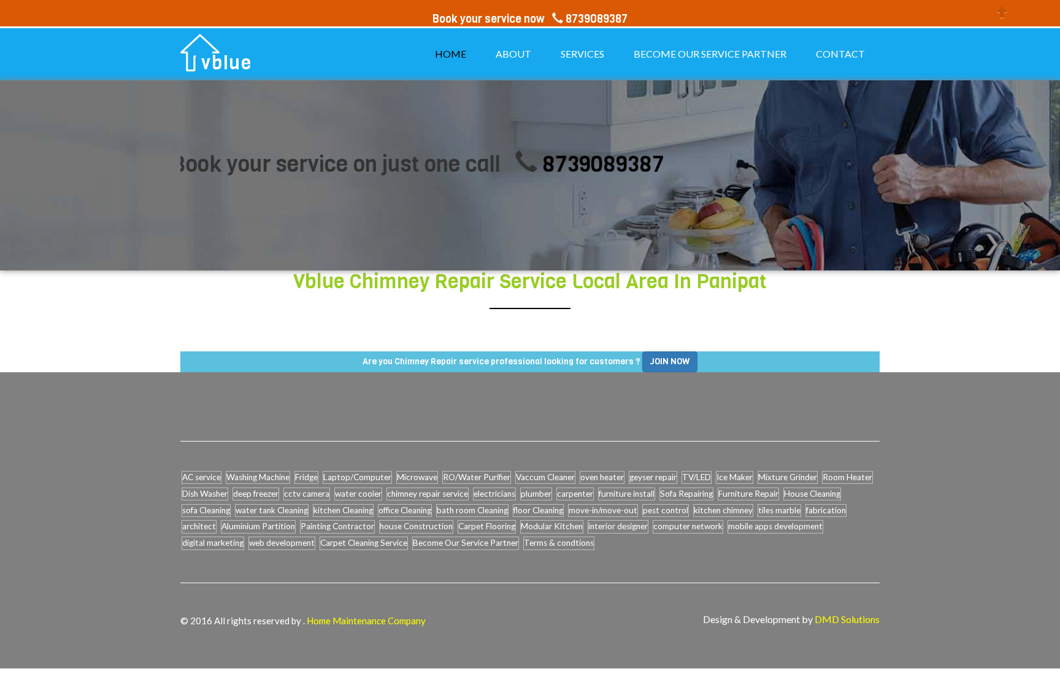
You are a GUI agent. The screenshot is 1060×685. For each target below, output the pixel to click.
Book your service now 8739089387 (530, 19)
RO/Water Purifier (476, 477)
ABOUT (513, 53)
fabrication (826, 510)
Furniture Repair (748, 494)
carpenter (575, 494)
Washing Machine (258, 477)
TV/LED (696, 477)
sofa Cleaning (206, 510)
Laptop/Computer (357, 477)
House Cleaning (812, 494)
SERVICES (582, 53)
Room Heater (847, 477)
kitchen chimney (723, 510)
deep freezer (255, 494)
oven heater (602, 477)
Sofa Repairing (686, 494)
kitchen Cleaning (343, 510)
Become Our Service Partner (465, 543)
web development (282, 543)
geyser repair (653, 477)
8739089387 (581, 164)
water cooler (358, 494)
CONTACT (840, 53)
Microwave (417, 477)
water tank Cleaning (272, 510)
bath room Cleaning (472, 510)
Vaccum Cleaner (545, 477)
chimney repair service (427, 494)
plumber (536, 494)
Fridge (306, 477)
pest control (665, 510)
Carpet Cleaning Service (363, 543)
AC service (201, 477)
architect (199, 526)
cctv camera (306, 494)
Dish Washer (205, 494)
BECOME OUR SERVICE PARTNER (710, 53)
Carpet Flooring (486, 526)
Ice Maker (734, 477)
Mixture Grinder (787, 477)
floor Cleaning (538, 510)
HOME (450, 53)
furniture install (627, 494)
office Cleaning (404, 510)
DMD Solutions (847, 619)
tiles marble (779, 510)
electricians (494, 494)
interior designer (618, 526)
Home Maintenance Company (366, 620)
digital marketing (213, 543)
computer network (688, 526)
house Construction (416, 526)
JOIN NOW (669, 361)
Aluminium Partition (258, 526)
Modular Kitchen (552, 526)
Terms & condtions (559, 543)
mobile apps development (775, 526)
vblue (226, 63)
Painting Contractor (337, 526)
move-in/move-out (603, 510)
